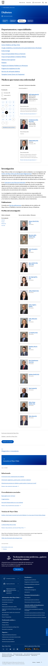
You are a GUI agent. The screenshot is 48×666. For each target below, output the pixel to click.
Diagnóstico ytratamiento (13, 21)
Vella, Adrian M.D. (33, 416)
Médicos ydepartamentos (22, 21)
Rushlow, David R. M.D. (34, 374)
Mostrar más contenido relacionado (9, 486)
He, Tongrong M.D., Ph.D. (33, 277)
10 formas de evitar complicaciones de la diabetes (13, 476)
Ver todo (3, 225)
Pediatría (4, 62)
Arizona (3, 220)
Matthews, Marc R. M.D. (33, 347)
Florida (3, 221)
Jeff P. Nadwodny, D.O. (34, 94)
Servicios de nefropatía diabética (11, 71)
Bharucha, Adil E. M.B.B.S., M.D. (32, 235)
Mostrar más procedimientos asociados (10, 505)
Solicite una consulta (7, 441)
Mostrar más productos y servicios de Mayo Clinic (13, 527)
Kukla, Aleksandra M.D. (33, 319)
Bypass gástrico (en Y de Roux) (8, 495)
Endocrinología (6, 51)
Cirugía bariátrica (5, 499)
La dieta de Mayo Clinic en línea (9, 524)
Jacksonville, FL (7, 95)
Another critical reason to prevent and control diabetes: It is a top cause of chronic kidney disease (23, 515)
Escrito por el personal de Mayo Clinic (10, 433)
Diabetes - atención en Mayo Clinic (9, 436)
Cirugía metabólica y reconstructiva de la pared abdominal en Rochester (22, 48)
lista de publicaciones (15, 205)
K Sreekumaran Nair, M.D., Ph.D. (33, 120)
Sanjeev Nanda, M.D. (33, 140)
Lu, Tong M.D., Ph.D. (33, 332)
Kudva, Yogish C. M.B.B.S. (32, 305)
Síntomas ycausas (5, 21)
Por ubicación (4, 89)
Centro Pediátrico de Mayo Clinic (11, 45)
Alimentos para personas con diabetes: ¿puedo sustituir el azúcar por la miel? (19, 483)
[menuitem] (5, 21)
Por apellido (4, 98)
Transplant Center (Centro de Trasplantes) (13, 74)
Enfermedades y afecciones (9, 7)
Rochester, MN (7, 92)
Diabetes (7, 12)
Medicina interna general (8, 59)
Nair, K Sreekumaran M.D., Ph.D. (33, 361)
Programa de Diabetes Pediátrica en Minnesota (15, 65)
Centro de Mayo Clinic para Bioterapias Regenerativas (17, 173)
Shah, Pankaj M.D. (33, 388)
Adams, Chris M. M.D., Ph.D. (34, 222)
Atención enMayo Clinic (30, 21)
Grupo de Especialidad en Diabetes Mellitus (14, 56)
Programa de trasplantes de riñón (11, 68)
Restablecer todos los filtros (9, 127)
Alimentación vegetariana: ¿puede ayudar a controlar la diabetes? (16, 479)
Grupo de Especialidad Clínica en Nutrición (13, 54)
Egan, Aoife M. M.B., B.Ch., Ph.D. (33, 263)
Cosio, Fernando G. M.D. (33, 249)
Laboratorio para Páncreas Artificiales (15, 182)
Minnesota (4, 223)
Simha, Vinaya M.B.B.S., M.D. (32, 403)
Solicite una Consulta (8, 16)
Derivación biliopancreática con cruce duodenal (12, 502)
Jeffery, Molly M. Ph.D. (34, 290)
